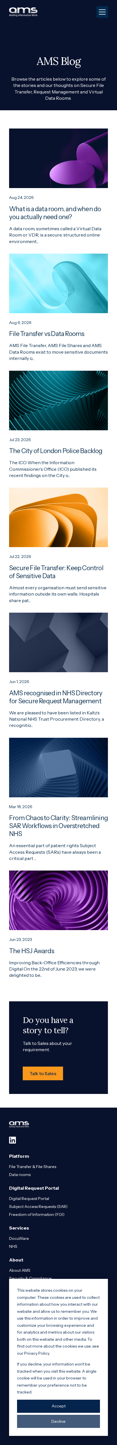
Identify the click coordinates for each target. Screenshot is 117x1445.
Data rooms (20, 1174)
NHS (13, 1246)
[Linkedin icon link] (12, 1140)
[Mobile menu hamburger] (102, 12)
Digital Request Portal (29, 1198)
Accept (59, 1406)
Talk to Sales (43, 1073)
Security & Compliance (30, 1278)
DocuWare (19, 1238)
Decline (58, 1421)
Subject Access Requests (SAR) (38, 1206)
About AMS (19, 1270)
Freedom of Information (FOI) (36, 1214)
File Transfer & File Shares (32, 1166)
